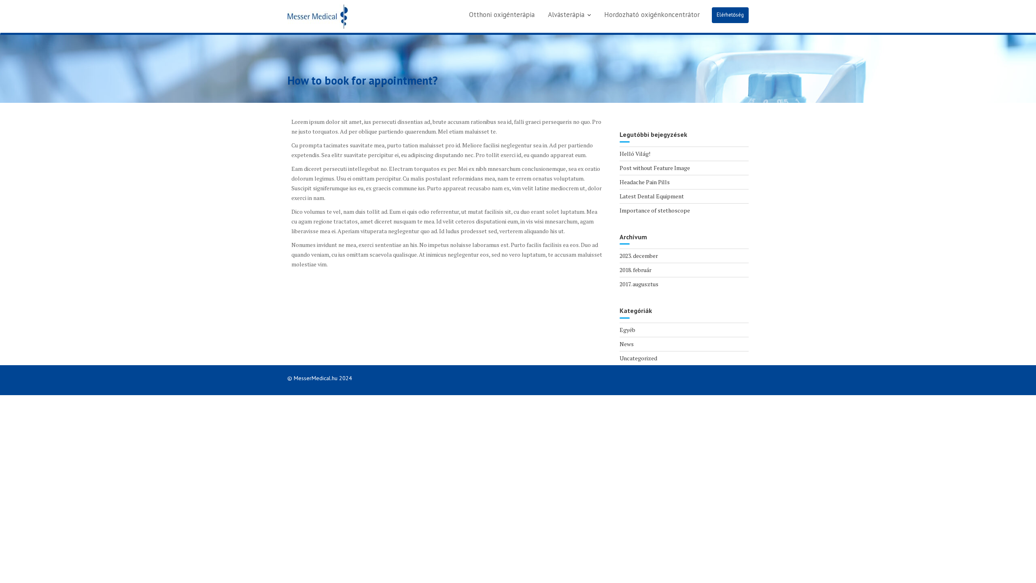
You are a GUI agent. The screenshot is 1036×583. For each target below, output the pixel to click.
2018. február (636, 270)
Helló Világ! (635, 153)
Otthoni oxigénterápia (502, 14)
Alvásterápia (566, 14)
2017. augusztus (639, 284)
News (627, 344)
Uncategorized (638, 358)
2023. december (639, 256)
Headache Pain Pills (645, 182)
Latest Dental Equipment (652, 196)
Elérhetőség (730, 14)
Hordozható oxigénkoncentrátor (652, 14)
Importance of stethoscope (655, 210)
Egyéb (627, 330)
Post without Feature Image (655, 168)
